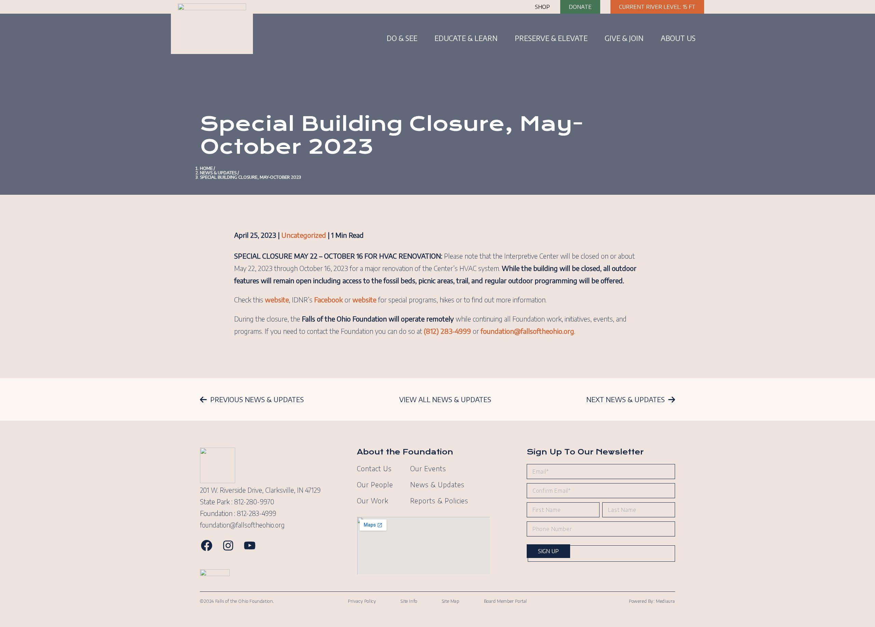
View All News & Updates (445, 399)
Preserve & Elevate (551, 38)
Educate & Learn (466, 38)
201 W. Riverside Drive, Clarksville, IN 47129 (260, 490)
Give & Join (624, 38)
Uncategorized (303, 235)
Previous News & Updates (257, 399)
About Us (678, 38)
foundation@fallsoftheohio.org (242, 525)
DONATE (580, 6)
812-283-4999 (256, 513)
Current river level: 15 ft (657, 6)
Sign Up (548, 551)
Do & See (402, 38)
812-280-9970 (254, 501)
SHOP (542, 6)
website (364, 299)
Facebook (328, 299)
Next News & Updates (625, 399)
